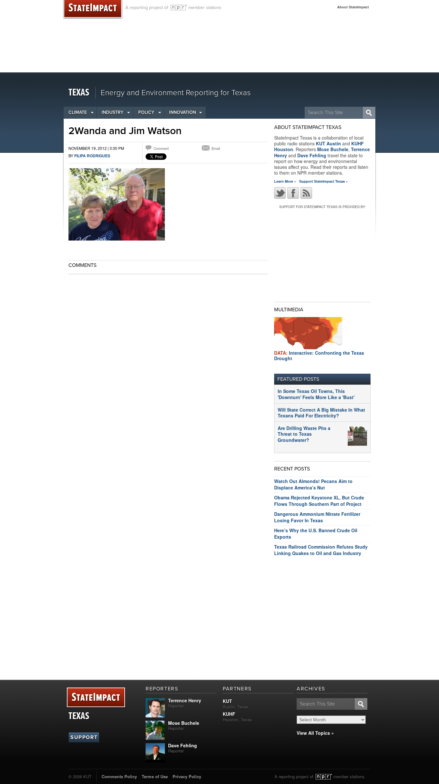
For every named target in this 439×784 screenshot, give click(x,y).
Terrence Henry (184, 700)
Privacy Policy (187, 776)
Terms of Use (155, 776)
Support (83, 737)
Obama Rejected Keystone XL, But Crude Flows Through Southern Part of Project (319, 500)
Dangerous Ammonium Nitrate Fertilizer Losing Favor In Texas (317, 517)
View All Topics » (315, 733)
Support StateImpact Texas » (323, 181)
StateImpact (96, 697)
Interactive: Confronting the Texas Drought (319, 355)
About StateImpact (353, 7)
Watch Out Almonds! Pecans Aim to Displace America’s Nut (313, 484)
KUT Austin (328, 143)
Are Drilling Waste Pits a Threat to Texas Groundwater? (304, 434)
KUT (227, 701)
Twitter (280, 193)
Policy (146, 112)
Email (215, 148)
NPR (179, 7)
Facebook (293, 193)
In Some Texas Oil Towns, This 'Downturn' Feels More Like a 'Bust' (316, 394)
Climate (77, 112)
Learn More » (285, 181)
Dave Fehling (311, 155)
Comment (161, 148)
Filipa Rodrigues (92, 156)
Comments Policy (119, 776)
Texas (78, 92)
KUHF (229, 714)
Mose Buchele (332, 149)
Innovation (182, 112)
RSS (306, 193)
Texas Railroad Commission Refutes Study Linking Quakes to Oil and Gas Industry (321, 549)
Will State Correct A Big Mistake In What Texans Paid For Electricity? (321, 412)
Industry (112, 112)
